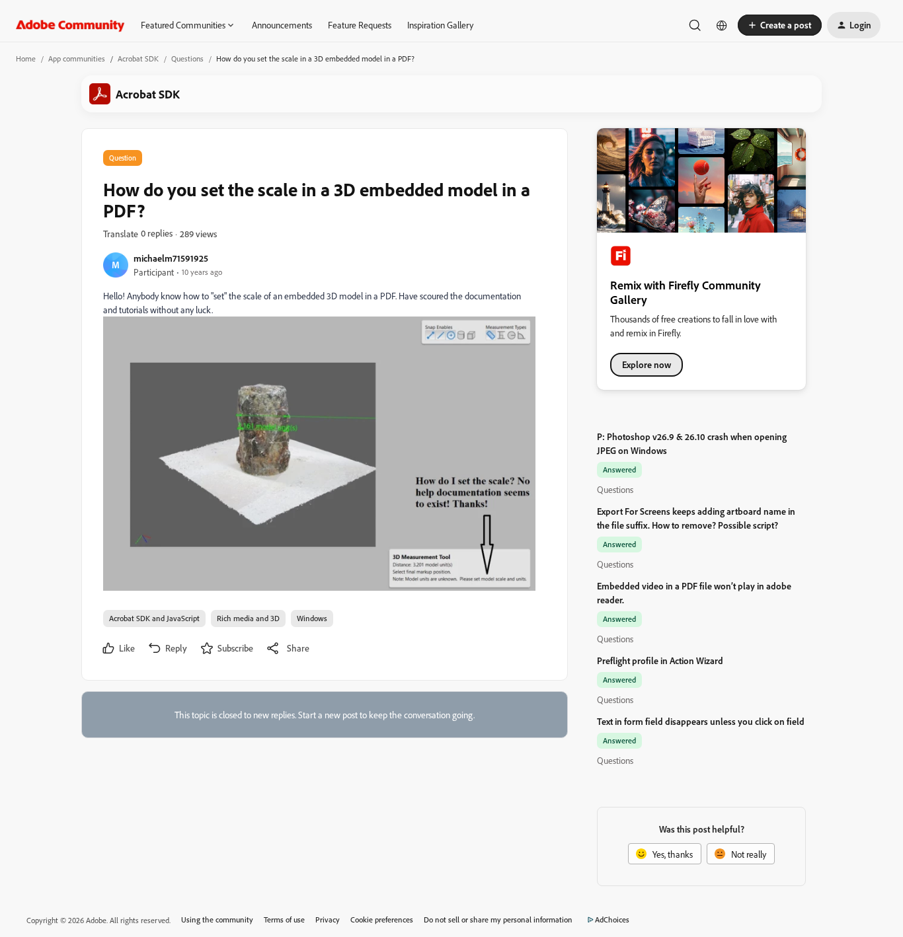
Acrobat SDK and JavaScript (154, 618)
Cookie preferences (381, 919)
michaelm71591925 (171, 258)
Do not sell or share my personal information (498, 919)
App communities (76, 58)
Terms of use (284, 919)
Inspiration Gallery (440, 24)
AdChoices (612, 919)
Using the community (217, 919)
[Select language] (721, 25)
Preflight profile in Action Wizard (660, 660)
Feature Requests (359, 24)
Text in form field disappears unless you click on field (701, 721)
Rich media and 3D (248, 618)
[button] (780, 25)
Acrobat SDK (138, 58)
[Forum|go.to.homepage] (70, 25)
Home (26, 58)
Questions (187, 58)
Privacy (327, 919)
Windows (312, 618)
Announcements (282, 24)
